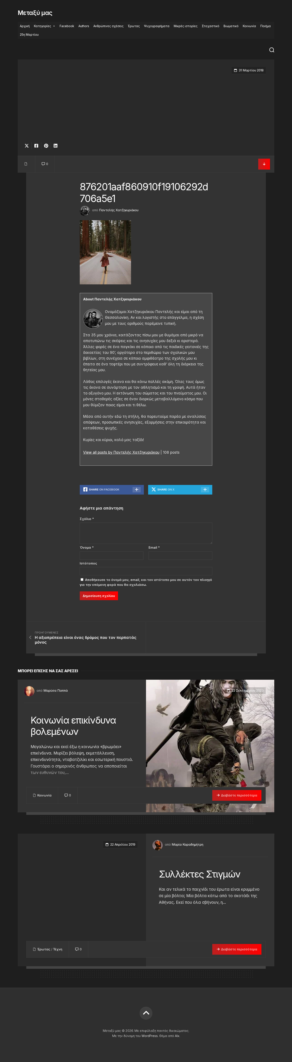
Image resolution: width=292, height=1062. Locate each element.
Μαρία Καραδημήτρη (187, 844)
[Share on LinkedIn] (55, 145)
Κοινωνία (249, 26)
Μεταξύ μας (35, 12)
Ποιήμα (265, 26)
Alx (177, 1036)
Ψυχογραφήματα (157, 26)
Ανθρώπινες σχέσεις (108, 26)
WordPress (150, 1036)
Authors (83, 26)
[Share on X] (27, 145)
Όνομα (87, 547)
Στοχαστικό (210, 26)
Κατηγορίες (42, 26)
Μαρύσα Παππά (55, 690)
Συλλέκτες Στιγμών (199, 874)
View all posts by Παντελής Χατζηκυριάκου (121, 452)
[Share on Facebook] (36, 145)
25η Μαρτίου (29, 34)
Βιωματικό (231, 26)
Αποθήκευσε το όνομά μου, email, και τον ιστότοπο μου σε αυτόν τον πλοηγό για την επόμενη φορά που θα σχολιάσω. (146, 582)
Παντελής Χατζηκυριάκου (119, 210)
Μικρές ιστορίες (186, 26)
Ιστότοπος (88, 563)
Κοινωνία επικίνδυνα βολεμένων (73, 725)
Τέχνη (57, 949)
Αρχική (25, 26)
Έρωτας (134, 26)
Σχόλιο (87, 519)
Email (154, 547)
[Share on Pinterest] (46, 145)
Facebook (67, 26)
